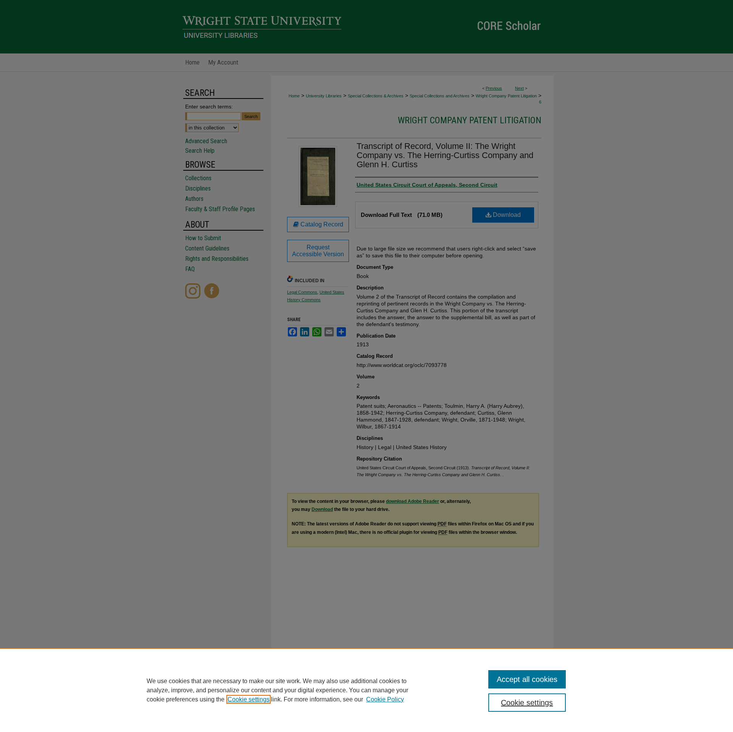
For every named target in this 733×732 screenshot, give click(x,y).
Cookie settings (249, 699)
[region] (366, 690)
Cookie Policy (385, 699)
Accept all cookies (527, 679)
